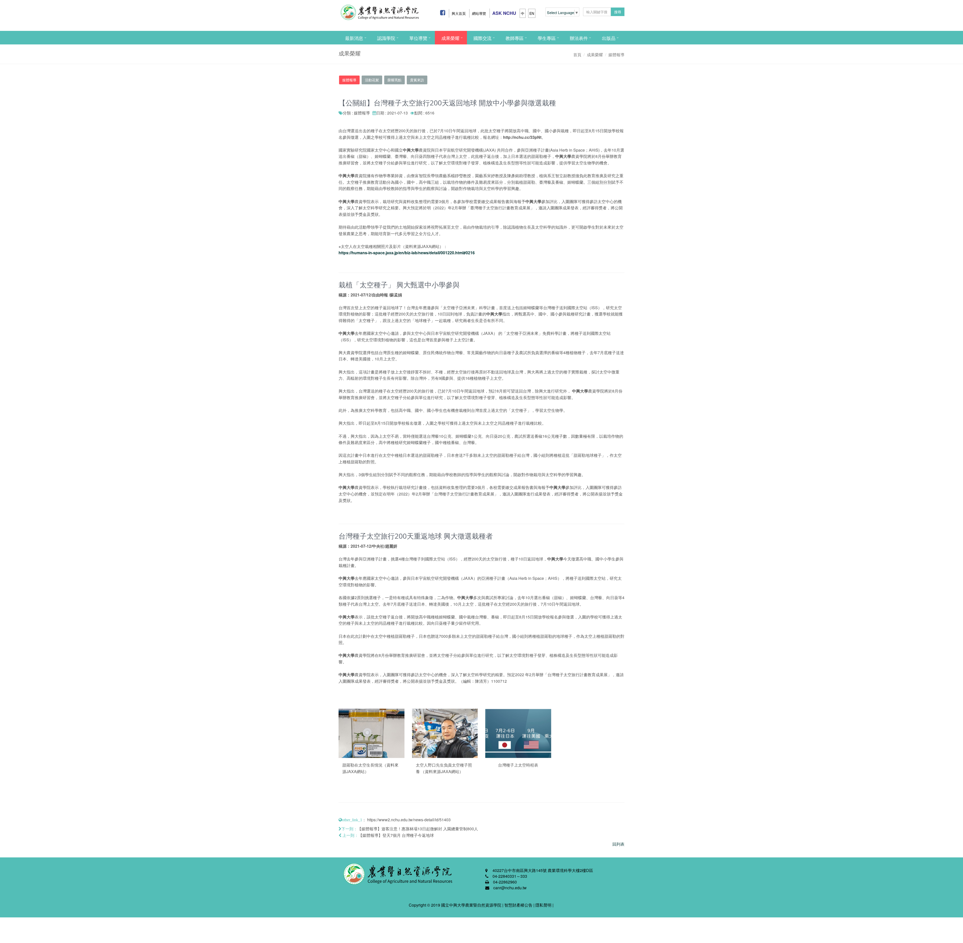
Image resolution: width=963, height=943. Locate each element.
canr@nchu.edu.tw (510, 888)
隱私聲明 (543, 905)
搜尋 (617, 11)
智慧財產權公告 (518, 905)
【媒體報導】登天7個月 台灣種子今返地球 (396, 835)
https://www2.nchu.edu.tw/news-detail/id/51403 (409, 820)
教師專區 (515, 38)
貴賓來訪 (417, 79)
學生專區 (547, 38)
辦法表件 (579, 38)
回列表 (618, 844)
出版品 (608, 38)
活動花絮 (372, 79)
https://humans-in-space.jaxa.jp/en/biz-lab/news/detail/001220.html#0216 (407, 253)
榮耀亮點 (394, 79)
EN (531, 13)
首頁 (577, 54)
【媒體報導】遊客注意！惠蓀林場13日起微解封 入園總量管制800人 (417, 829)
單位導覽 (418, 38)
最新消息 (354, 38)
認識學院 (386, 38)
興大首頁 (459, 13)
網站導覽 (479, 13)
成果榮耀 (450, 38)
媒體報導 (616, 54)
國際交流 (482, 38)
